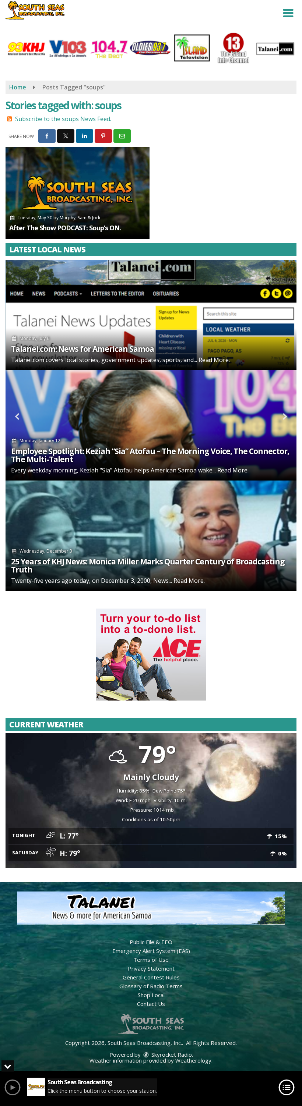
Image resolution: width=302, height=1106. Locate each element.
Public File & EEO (151, 942)
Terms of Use (151, 959)
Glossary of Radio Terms (151, 986)
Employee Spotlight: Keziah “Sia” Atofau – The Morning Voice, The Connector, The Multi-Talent (150, 455)
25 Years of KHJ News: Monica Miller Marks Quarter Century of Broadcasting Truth (148, 565)
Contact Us (151, 1003)
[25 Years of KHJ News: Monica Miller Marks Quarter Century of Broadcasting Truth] (151, 536)
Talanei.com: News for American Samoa (82, 349)
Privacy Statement (151, 968)
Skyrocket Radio (171, 1054)
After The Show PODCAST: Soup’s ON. (65, 227)
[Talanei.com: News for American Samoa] (151, 315)
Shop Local (151, 995)
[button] (288, 13)
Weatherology (193, 1060)
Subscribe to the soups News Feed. (63, 119)
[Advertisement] (151, 655)
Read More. (214, 360)
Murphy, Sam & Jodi (80, 218)
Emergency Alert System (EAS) (151, 950)
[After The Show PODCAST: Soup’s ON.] (78, 193)
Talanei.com (27, 360)
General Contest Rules (151, 977)
